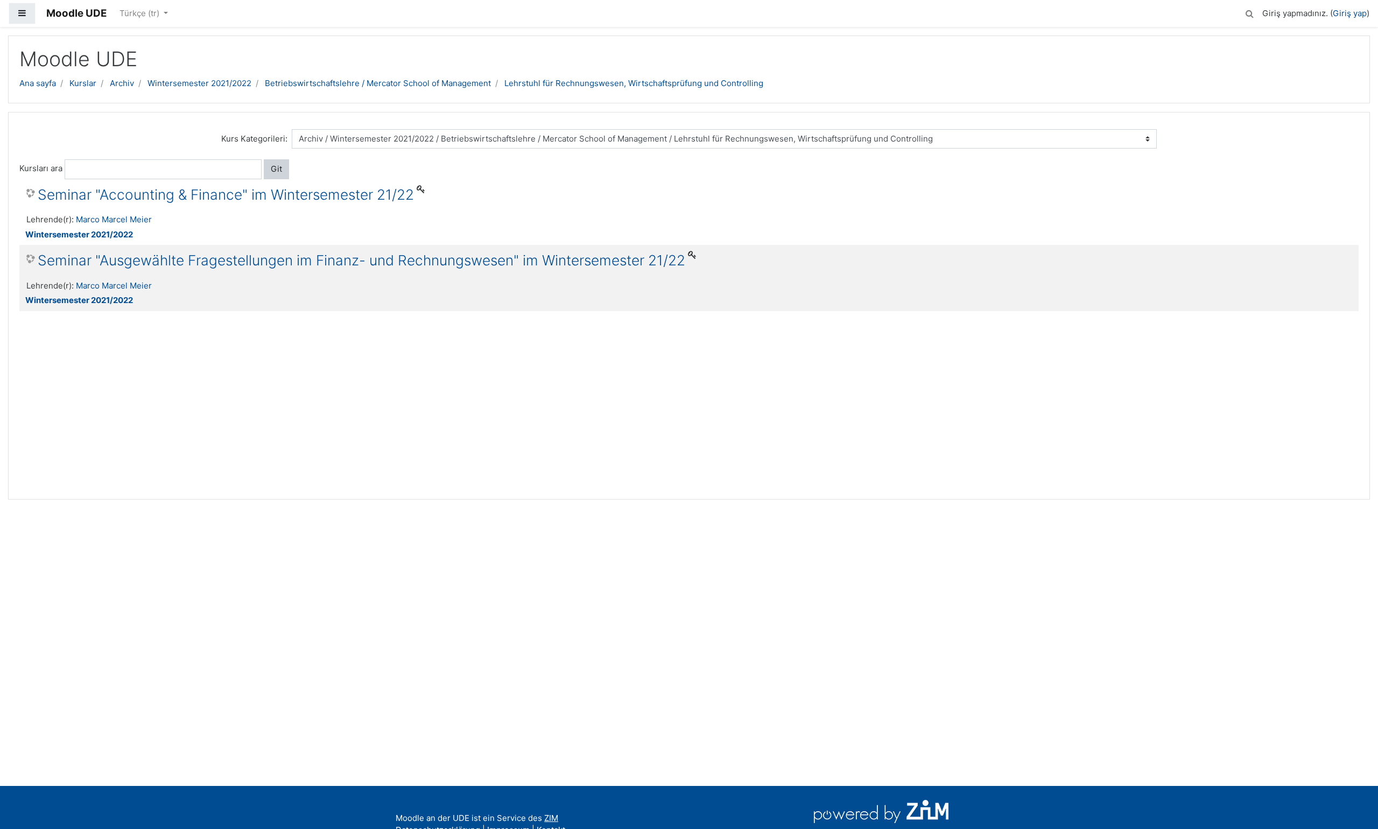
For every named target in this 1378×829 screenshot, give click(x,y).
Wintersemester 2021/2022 (199, 83)
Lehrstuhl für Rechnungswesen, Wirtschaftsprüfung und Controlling (633, 83)
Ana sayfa (37, 83)
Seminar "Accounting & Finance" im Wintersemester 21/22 (226, 194)
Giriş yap (1350, 13)
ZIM (551, 818)
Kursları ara (40, 168)
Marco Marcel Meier (114, 219)
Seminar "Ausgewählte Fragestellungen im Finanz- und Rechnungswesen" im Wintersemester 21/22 (361, 260)
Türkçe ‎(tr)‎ (140, 13)
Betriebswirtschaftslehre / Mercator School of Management (378, 83)
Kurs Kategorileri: (254, 139)
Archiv (122, 83)
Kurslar (82, 83)
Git (276, 169)
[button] (1249, 12)
